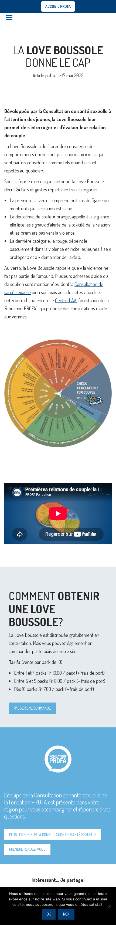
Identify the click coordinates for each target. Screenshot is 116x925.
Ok (49, 914)
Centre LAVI (66, 300)
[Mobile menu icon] (9, 17)
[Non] (109, 906)
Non (66, 914)
